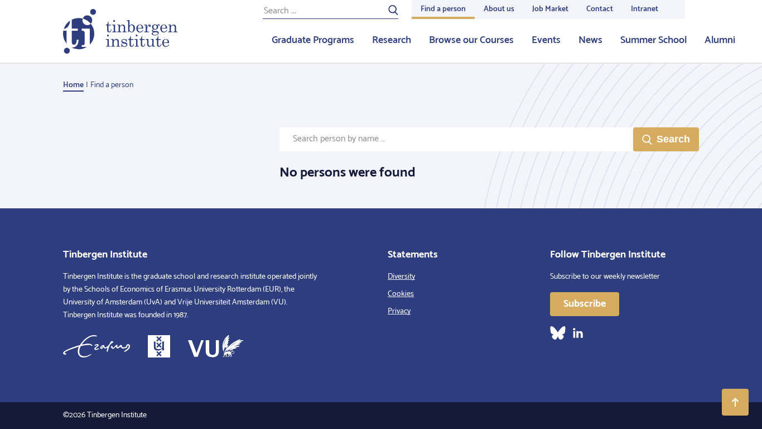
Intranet (644, 9)
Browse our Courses (471, 40)
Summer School (653, 40)
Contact (599, 9)
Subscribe (584, 303)
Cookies (401, 294)
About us (499, 9)
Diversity (401, 276)
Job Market (550, 9)
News (590, 40)
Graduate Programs (313, 40)
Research (391, 40)
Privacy (399, 311)
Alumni (720, 40)
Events (546, 40)
